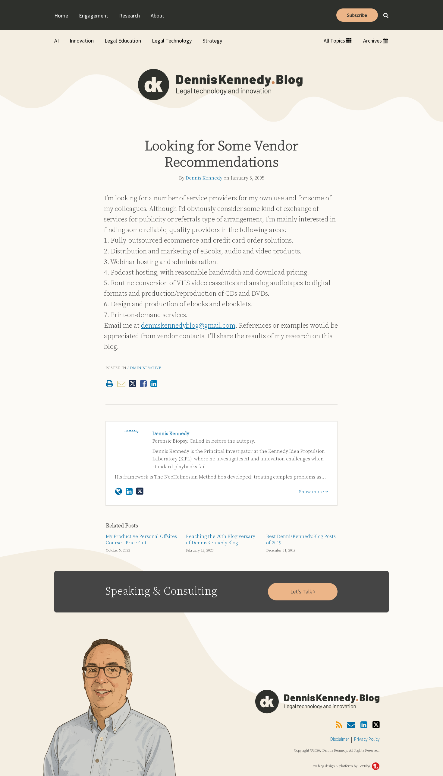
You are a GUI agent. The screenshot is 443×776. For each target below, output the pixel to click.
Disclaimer (339, 739)
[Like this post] (143, 384)
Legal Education (123, 40)
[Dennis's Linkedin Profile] (129, 491)
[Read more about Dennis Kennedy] (118, 491)
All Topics (335, 40)
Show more (312, 492)
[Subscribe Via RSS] (339, 725)
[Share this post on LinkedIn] (153, 384)
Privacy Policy (367, 739)
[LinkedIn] (363, 725)
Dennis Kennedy (204, 178)
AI (56, 40)
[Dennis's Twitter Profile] (139, 491)
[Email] (351, 725)
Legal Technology (172, 40)
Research (129, 15)
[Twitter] (376, 725)
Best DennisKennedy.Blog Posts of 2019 (301, 539)
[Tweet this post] (132, 384)
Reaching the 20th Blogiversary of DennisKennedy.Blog (220, 539)
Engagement (93, 15)
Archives (373, 40)
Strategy (212, 40)
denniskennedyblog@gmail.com (188, 326)
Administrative (144, 367)
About (157, 15)
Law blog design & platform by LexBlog (340, 766)
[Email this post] (121, 384)
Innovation (82, 40)
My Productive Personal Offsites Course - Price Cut (141, 539)
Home (61, 15)
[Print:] (109, 384)
